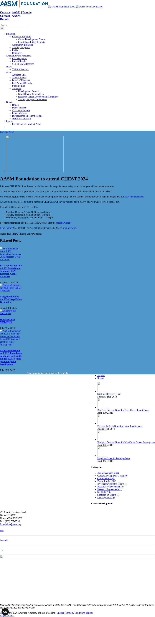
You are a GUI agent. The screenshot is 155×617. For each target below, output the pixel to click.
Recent (100, 378)
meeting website (63, 222)
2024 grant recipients (134, 196)
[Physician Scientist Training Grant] (102, 455)
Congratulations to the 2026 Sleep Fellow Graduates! (11, 299)
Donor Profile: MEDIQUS (7, 321)
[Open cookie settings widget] (5, 611)
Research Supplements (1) (109, 489)
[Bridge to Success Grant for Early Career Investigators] (102, 407)
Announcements (68, 228)
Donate (27, 12)
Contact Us (4, 540)
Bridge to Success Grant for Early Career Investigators (123, 410)
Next (11, 132)
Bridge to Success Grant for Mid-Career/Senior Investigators (126, 442)
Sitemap (60, 613)
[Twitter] (2, 550)
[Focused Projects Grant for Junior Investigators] (102, 423)
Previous (4, 132)
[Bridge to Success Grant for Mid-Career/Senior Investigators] (102, 439)
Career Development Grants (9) (112, 475)
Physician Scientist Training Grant (113, 458)
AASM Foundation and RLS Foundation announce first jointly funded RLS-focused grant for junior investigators (11, 357)
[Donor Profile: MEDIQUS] (11, 313)
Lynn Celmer (6, 228)
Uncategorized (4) (106, 497)
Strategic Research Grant (109, 394)
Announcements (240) (108, 473)
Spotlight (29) (103, 492)
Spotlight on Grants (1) (108, 495)
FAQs (2, 530)
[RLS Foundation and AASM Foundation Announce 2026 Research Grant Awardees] (11, 259)
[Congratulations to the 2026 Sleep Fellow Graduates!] (11, 290)
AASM (16, 12)
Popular (101, 375)
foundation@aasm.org (10, 524)
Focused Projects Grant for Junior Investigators (119, 426)
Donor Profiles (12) (106, 481)
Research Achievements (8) (110, 486)
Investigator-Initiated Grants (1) (112, 484)
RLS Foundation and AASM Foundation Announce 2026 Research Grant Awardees (11, 271)
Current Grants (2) (106, 478)
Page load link (7, 615)
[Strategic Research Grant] (102, 391)
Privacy (89, 613)
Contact (5, 12)
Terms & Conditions (75, 613)
